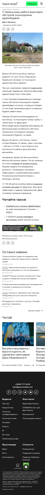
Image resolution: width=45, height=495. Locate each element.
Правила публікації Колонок (30, 458)
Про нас (5, 403)
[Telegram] (12, 29)
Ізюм (21, 236)
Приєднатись (28, 449)
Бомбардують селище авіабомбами (23, 206)
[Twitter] (8, 29)
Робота (5, 426)
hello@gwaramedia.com (23, 387)
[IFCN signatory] (26, 467)
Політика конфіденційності (10, 413)
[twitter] (25, 392)
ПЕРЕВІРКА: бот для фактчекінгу (31, 409)
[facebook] (9, 392)
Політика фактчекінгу (32, 418)
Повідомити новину (31, 453)
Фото (4, 453)
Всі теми (6, 434)
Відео (4, 449)
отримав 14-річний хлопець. (24, 164)
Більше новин (34, 310)
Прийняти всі (8, 487)
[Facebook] (3, 29)
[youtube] (31, 392)
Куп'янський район (10, 238)
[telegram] (20, 392)
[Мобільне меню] (41, 3)
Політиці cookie (28, 483)
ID (3, 430)
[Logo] (10, 3)
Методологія (28, 414)
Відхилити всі (22, 487)
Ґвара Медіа (7, 9)
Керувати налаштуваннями (13, 491)
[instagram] (14, 392)
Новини (16, 9)
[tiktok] (36, 392)
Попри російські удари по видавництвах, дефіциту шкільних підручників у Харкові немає (20, 258)
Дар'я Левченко (9, 22)
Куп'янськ (29, 236)
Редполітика (7, 407)
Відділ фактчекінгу (30, 403)
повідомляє (36, 88)
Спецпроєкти (8, 457)
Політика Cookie (9, 418)
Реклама (6, 422)
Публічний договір (10, 439)
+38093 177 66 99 (22, 384)
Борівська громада (10, 236)
